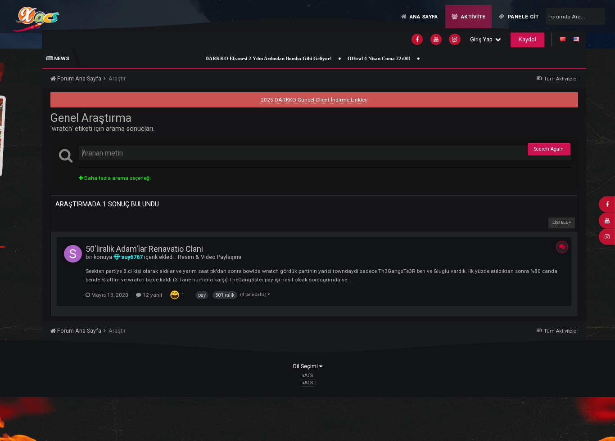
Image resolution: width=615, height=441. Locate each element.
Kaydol (527, 39)
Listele (560, 222)
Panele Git (522, 16)
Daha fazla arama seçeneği (117, 178)
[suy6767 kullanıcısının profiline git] (73, 254)
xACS (307, 383)
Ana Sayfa (423, 16)
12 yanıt (152, 295)
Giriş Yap (482, 39)
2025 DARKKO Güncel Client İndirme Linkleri (314, 100)
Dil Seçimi (306, 366)
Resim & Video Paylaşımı (209, 257)
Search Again (549, 149)
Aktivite (472, 16)
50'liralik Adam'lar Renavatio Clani (144, 249)
